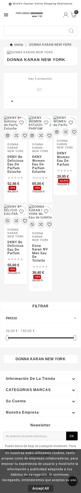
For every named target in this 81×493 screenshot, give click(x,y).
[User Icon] (65, 15)
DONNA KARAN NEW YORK (40, 359)
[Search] (71, 30)
